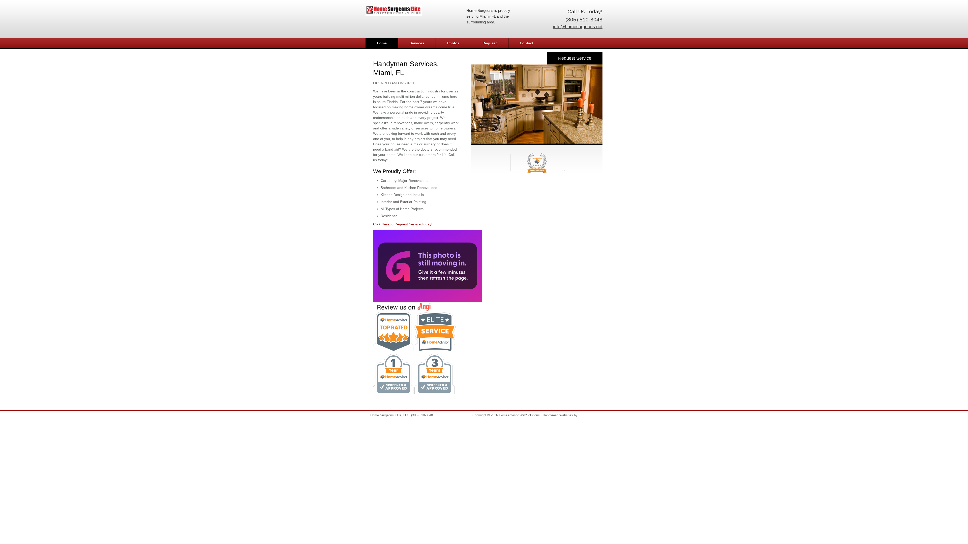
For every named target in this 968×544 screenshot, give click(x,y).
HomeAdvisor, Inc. (592, 415)
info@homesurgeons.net (577, 26)
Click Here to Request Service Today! (402, 224)
